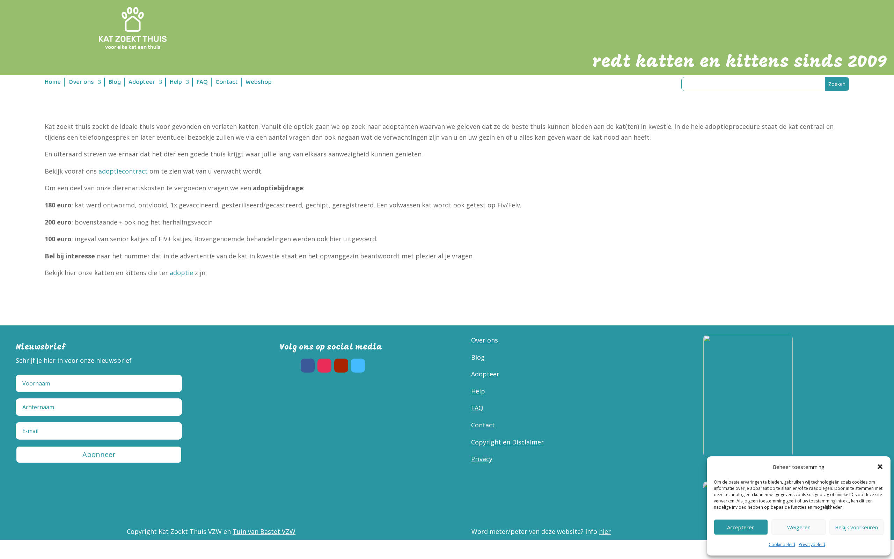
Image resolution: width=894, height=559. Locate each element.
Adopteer (142, 83)
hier (605, 531)
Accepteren (741, 527)
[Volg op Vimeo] (358, 366)
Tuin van (246, 531)
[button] (880, 466)
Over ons (81, 83)
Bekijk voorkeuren (856, 527)
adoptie (181, 273)
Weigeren (799, 527)
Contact (226, 83)
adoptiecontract (123, 171)
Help (176, 83)
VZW (287, 531)
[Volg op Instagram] (324, 366)
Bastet (270, 531)
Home (53, 83)
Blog (115, 83)
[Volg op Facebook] (308, 366)
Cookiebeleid (782, 544)
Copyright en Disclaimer (507, 442)
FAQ (202, 83)
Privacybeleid (812, 544)
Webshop (259, 83)
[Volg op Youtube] (341, 366)
